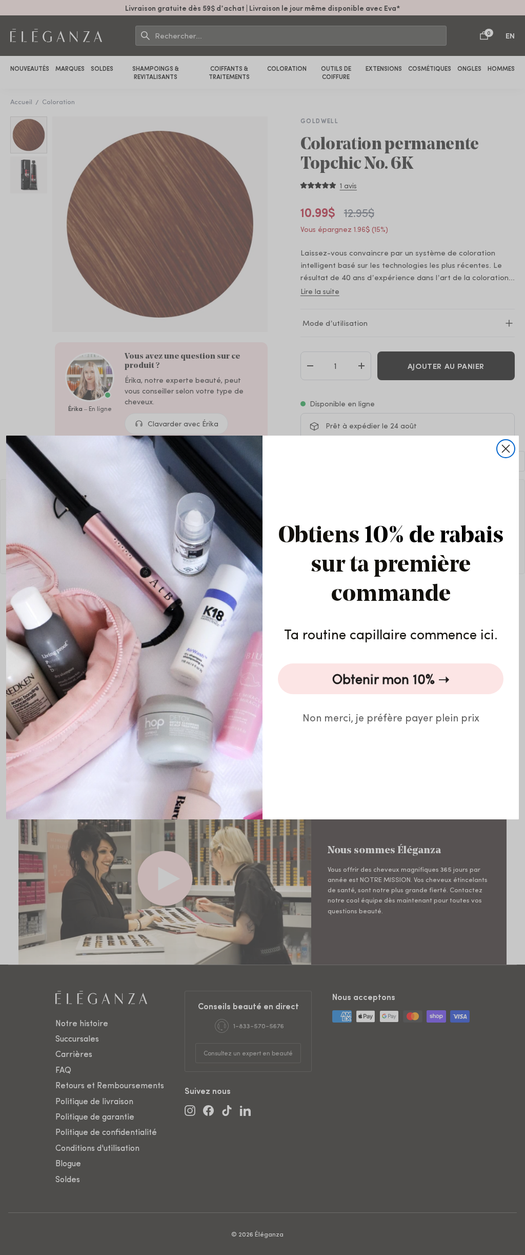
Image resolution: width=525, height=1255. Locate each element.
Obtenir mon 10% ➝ (391, 679)
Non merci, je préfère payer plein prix (390, 717)
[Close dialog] (506, 449)
